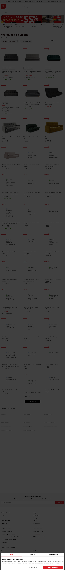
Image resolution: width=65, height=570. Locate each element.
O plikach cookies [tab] (53, 554)
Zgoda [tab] (11, 554)
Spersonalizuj (31, 567)
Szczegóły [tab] (32, 554)
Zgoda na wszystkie (53, 567)
